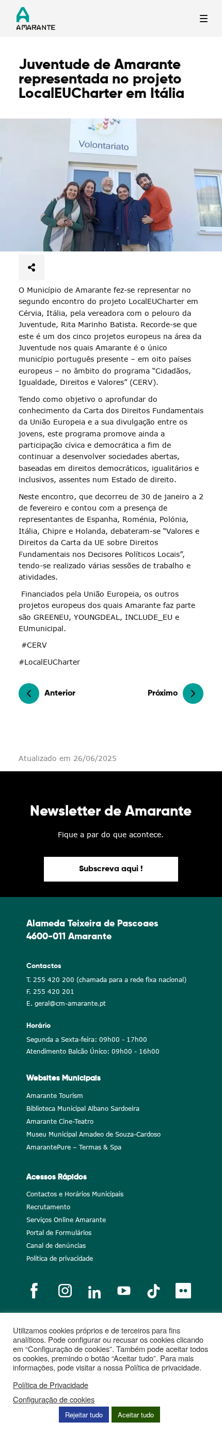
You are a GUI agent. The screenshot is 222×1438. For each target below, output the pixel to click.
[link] (111, 185)
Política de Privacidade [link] (50, 1385)
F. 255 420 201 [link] (50, 991)
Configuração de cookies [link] (53, 1399)
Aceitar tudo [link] (136, 1414)
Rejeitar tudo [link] (84, 1414)
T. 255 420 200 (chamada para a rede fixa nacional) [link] (106, 980)
